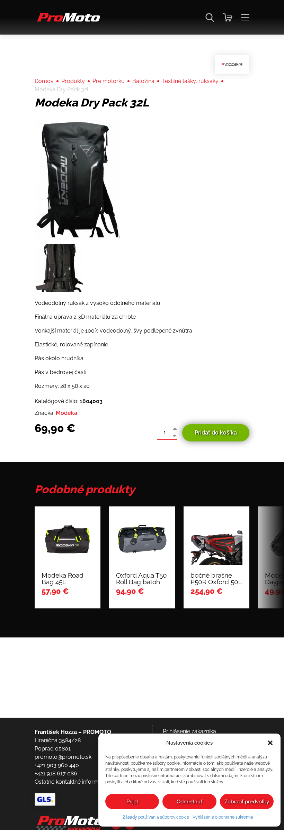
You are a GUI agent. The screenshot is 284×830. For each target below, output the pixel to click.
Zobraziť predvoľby (246, 802)
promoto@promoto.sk (63, 757)
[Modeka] (232, 64)
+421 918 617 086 (56, 773)
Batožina (143, 81)
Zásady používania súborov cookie (156, 817)
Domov (44, 81)
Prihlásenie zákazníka (189, 731)
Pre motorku (108, 81)
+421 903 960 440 (57, 765)
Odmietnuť (189, 802)
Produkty (73, 81)
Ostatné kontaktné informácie (72, 781)
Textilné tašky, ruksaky (190, 81)
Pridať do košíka (216, 432)
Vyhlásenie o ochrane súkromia (223, 817)
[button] (270, 742)
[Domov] (67, 21)
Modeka (66, 413)
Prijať (132, 802)
